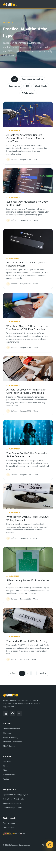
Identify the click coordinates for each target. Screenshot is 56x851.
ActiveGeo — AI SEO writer (14, 799)
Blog (5, 770)
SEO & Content (9, 746)
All (14, 79)
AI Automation (28, 93)
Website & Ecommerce (12, 742)
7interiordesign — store (12, 808)
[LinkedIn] (5, 713)
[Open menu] (50, 4)
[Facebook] (12, 713)
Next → (43, 673)
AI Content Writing (10, 737)
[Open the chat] (49, 844)
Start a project (9, 823)
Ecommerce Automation (32, 79)
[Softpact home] (10, 4)
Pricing (6, 779)
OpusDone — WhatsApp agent (15, 794)
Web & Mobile (41, 86)
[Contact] (19, 713)
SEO (27, 86)
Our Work (7, 762)
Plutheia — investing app (13, 803)
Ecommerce (14, 86)
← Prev (13, 673)
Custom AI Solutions (11, 729)
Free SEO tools (9, 775)
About (5, 766)
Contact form (8, 828)
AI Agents (7, 733)
